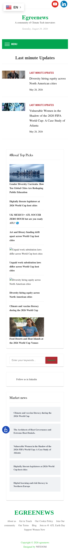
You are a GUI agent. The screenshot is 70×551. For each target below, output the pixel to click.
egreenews (35, 17)
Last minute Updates (41, 72)
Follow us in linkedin (26, 379)
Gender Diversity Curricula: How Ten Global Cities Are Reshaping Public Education (27, 188)
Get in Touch (25, 521)
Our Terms (23, 525)
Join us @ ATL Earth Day (52, 525)
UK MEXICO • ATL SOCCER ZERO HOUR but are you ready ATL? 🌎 (26, 219)
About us (11, 521)
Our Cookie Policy (44, 521)
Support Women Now (34, 529)
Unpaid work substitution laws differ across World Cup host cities (25, 266)
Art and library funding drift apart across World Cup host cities (25, 236)
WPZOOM (41, 546)
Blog (34, 525)
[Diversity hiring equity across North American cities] (13, 74)
